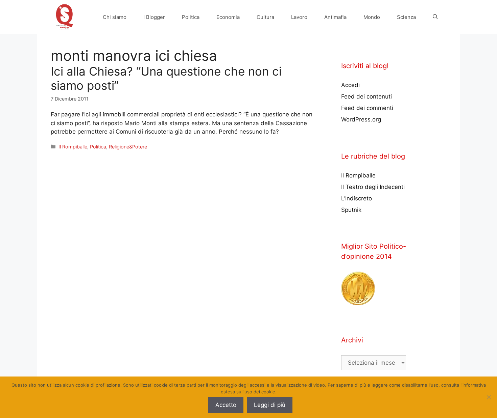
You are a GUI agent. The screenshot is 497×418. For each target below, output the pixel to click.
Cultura (265, 17)
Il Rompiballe (72, 146)
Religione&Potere (128, 146)
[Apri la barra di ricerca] (435, 17)
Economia (228, 17)
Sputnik (351, 209)
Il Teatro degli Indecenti (373, 187)
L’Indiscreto (356, 198)
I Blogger (154, 17)
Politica (190, 17)
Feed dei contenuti (366, 96)
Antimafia (335, 17)
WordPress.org (361, 119)
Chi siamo (114, 17)
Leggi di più (269, 404)
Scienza (406, 17)
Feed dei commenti (367, 108)
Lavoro (299, 17)
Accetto (225, 404)
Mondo (371, 17)
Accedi (350, 85)
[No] (488, 397)
